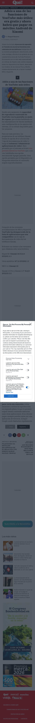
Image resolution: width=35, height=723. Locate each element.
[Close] (31, 324)
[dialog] (17, 361)
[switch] (27, 363)
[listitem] (17, 359)
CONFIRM (11, 396)
